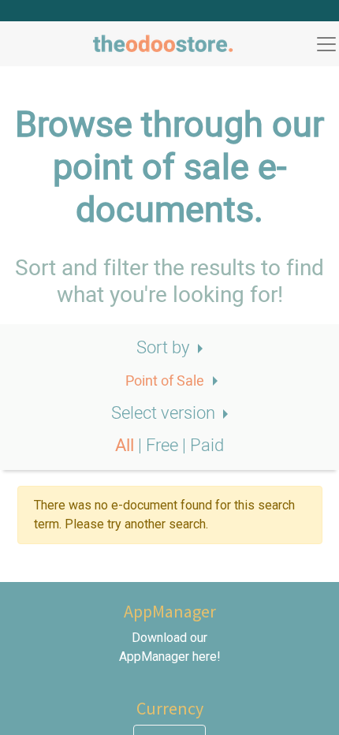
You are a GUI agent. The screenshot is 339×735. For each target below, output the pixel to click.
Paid (207, 445)
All (126, 445)
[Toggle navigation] (326, 44)
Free (164, 445)
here (204, 656)
